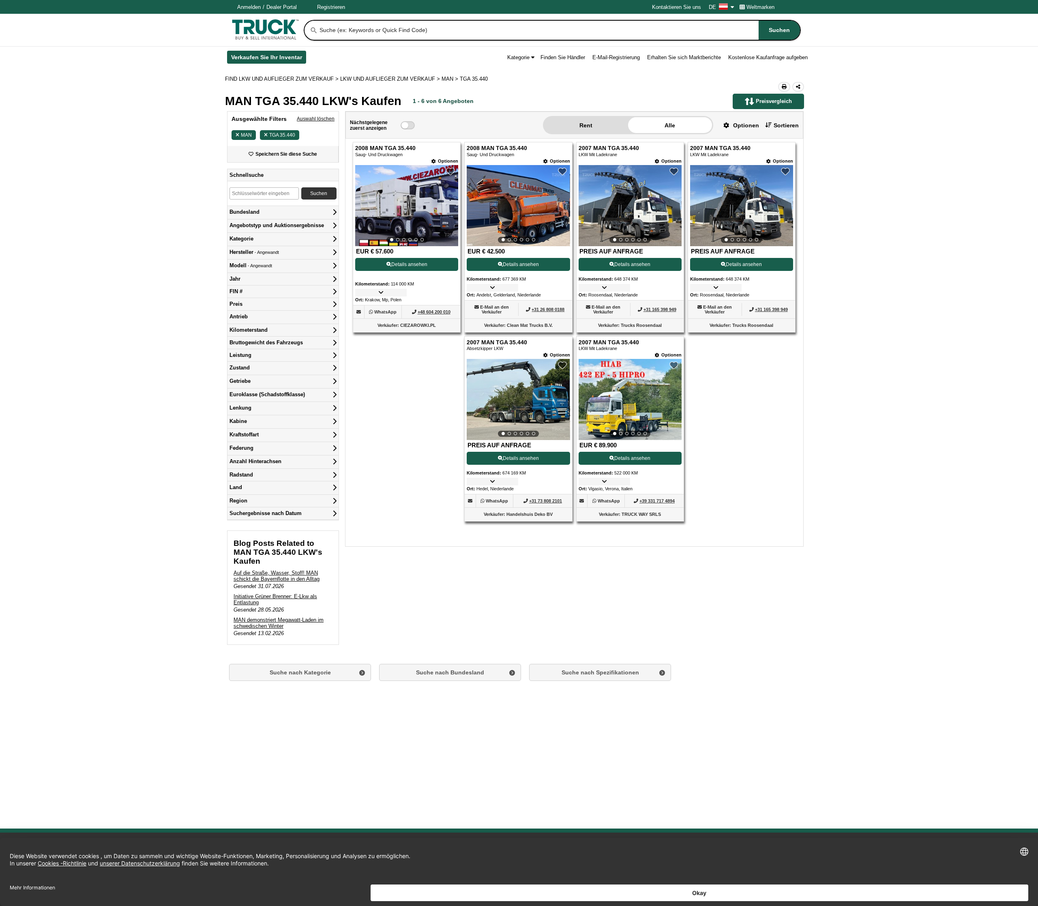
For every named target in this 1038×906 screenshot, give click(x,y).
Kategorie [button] (518, 57)
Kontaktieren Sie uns (676, 7)
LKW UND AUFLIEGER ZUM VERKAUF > (391, 79)
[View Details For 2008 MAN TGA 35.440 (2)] (518, 205)
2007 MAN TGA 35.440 (609, 148)
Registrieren (331, 7)
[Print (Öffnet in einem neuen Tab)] (784, 87)
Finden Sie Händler (562, 57)
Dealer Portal (281, 7)
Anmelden (249, 7)
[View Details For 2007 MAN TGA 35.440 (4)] (741, 205)
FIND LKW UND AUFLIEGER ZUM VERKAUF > (282, 79)
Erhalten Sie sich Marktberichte (684, 57)
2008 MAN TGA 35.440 (385, 148)
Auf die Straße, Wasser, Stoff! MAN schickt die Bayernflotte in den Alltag (277, 576)
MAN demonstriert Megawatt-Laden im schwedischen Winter (279, 623)
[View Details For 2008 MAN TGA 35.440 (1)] (406, 205)
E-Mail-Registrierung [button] (616, 57)
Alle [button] (670, 125)
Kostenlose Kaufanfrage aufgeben (768, 57)
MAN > (451, 79)
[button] (738, 125)
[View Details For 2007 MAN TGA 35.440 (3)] (630, 205)
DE (712, 7)
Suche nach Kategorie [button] (300, 672)
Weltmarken (760, 7)
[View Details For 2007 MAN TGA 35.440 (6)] (630, 399)
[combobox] (559, 30)
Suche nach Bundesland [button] (450, 672)
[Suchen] (314, 30)
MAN (246, 135)
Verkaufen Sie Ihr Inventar (268, 59)
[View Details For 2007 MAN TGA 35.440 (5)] (518, 399)
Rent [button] (585, 125)
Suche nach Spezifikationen (600, 672)
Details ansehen (409, 264)
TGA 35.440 (282, 135)
